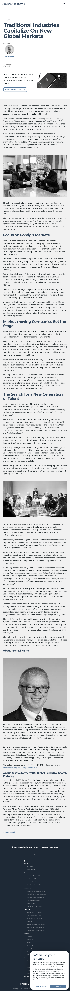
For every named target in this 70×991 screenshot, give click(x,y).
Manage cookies (41, 986)
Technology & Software (34, 906)
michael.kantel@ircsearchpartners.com (20, 767)
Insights (7, 20)
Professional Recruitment (35, 879)
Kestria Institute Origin (13, 90)
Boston (29, 943)
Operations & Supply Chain (35, 927)
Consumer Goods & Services (36, 891)
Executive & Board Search (35, 876)
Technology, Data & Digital (35, 930)
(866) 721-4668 (50, 847)
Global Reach (31, 870)
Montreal (30, 940)
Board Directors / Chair (34, 912)
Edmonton (30, 949)
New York (30, 946)
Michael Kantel (9, 56)
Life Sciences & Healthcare (35, 897)
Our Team (30, 867)
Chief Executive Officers (34, 915)
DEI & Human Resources (34, 918)
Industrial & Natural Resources (36, 894)
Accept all (58, 986)
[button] (65, 3)
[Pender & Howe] (30, 3)
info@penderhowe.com (25, 847)
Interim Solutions (32, 882)
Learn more (37, 980)
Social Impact (31, 903)
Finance (29, 921)
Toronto (29, 936)
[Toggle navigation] (61, 3)
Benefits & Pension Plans (35, 885)
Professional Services (33, 900)
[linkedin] (35, 854)
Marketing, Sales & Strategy (36, 924)
